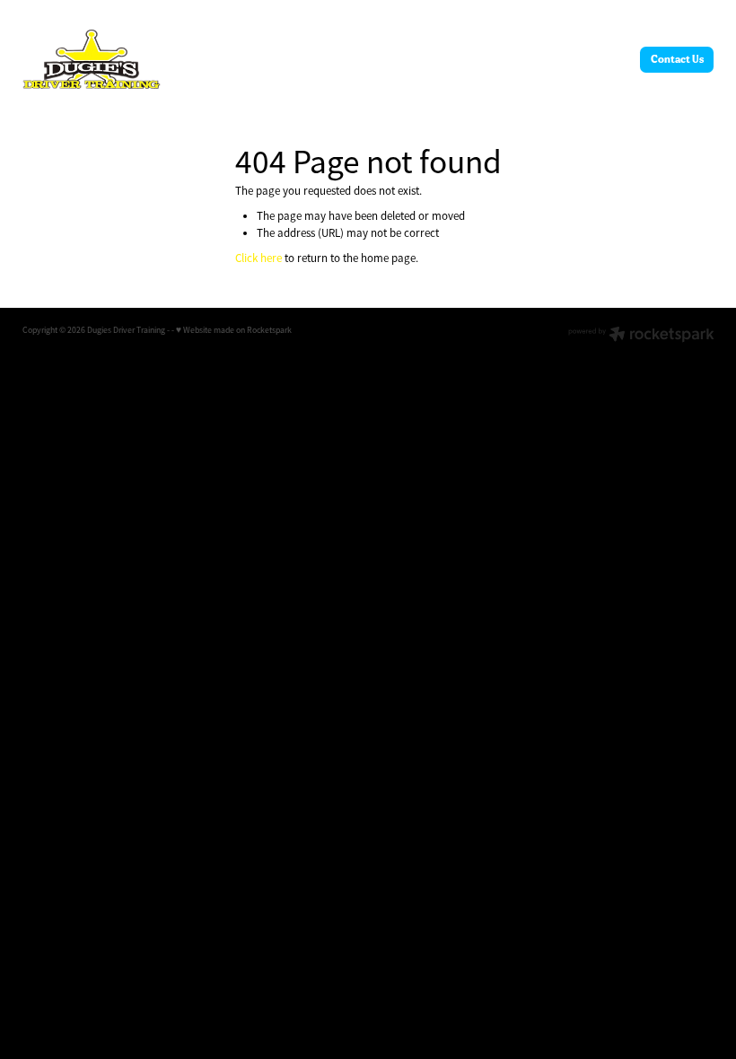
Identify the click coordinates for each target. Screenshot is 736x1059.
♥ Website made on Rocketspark (234, 330)
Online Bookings (307, 59)
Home (243, 59)
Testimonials (477, 59)
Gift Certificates (397, 59)
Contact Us (677, 59)
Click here (258, 258)
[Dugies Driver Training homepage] (91, 59)
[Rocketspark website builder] (641, 336)
